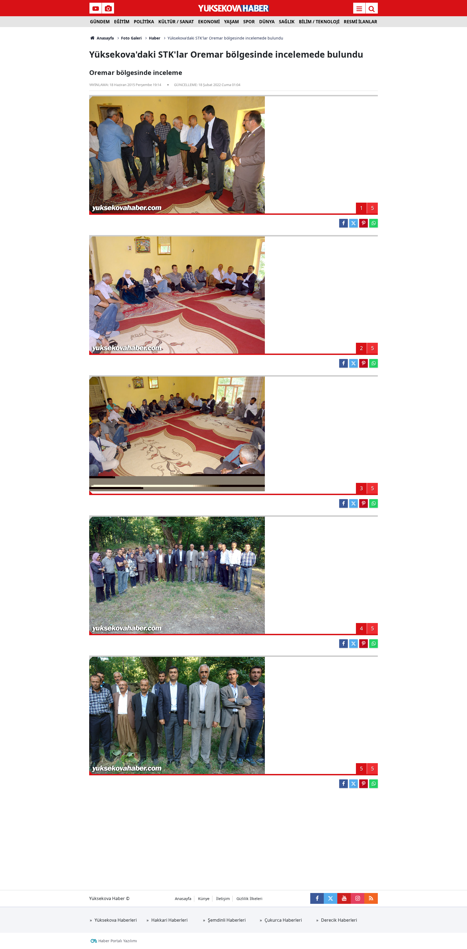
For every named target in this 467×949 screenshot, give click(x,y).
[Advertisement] (44, 108)
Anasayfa (105, 38)
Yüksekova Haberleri (116, 920)
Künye (203, 898)
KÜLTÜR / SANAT (176, 22)
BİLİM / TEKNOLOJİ (319, 22)
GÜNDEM (100, 22)
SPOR (249, 22)
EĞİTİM (121, 22)
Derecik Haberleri (339, 920)
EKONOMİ (209, 22)
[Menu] (359, 9)
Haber (154, 38)
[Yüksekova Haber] (233, 8)
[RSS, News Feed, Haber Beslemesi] (371, 898)
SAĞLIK (287, 22)
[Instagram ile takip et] (357, 898)
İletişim (223, 898)
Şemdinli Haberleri (227, 920)
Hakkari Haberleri (169, 920)
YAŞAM (231, 22)
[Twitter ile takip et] (330, 898)
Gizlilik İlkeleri (249, 898)
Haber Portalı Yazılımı (117, 940)
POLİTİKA (144, 22)
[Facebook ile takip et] (317, 898)
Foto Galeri (131, 38)
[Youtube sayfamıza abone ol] (344, 898)
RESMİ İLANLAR (360, 22)
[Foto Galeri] (108, 9)
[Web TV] (96, 9)
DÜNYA (267, 22)
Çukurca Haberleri (283, 920)
